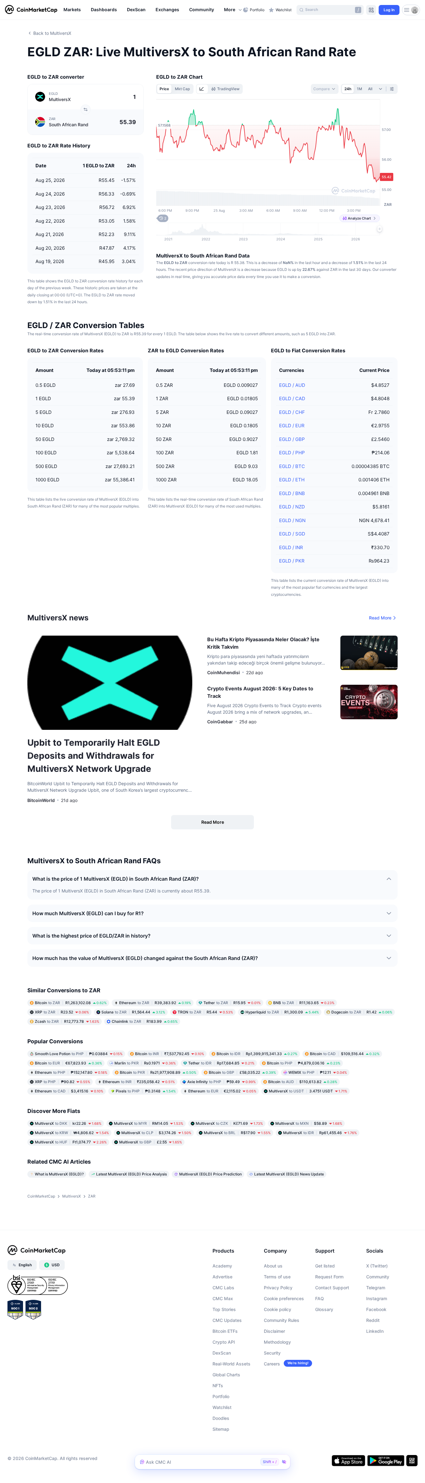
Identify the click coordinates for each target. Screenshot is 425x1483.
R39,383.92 (155, 1002)
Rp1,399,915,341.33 (257, 1053)
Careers (272, 1363)
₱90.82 (62, 1081)
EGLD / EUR (292, 426)
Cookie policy (277, 1309)
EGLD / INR (291, 547)
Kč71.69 (229, 1123)
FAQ (319, 1298)
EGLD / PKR (292, 561)
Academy (222, 1265)
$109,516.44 (345, 1053)
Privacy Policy (278, 1287)
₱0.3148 (146, 1091)
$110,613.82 (302, 1081)
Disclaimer (274, 1331)
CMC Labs (223, 1287)
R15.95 (232, 1002)
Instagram (376, 1298)
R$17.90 (237, 1132)
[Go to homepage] (31, 10)
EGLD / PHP (292, 453)
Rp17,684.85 (221, 1063)
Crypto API (224, 1342)
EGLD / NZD (292, 507)
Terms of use (277, 1276)
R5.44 (205, 1012)
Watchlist (222, 1407)
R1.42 (361, 1012)
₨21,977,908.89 (158, 1072)
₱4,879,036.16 (303, 1063)
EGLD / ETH (292, 480)
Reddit (373, 1320)
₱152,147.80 (71, 1072)
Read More (380, 617)
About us (273, 1265)
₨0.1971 (145, 1063)
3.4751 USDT (308, 1091)
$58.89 (308, 1123)
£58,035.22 (242, 1072)
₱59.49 (221, 1081)
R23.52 (62, 1012)
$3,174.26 (156, 1132)
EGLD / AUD (292, 385)
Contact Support (332, 1287)
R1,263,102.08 (71, 1002)
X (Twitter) (377, 1265)
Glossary (324, 1309)
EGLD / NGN (292, 520)
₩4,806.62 (72, 1132)
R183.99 (145, 1021)
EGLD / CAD (292, 398)
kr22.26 (68, 1123)
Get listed (325, 1265)
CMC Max (223, 1298)
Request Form (329, 1276)
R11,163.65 (303, 1002)
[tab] (202, 89)
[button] (233, 10)
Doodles (221, 1418)
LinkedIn (375, 1331)
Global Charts (226, 1374)
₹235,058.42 (139, 1081)
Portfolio (221, 1396)
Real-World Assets (231, 1363)
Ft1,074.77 (71, 1142)
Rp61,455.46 (320, 1132)
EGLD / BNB (292, 493)
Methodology (277, 1342)
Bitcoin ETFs (225, 1331)
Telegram (375, 1287)
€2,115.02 (222, 1091)
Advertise (222, 1276)
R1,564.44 (133, 1012)
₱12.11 (317, 1072)
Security (272, 1353)
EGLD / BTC (292, 466)
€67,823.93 (68, 1063)
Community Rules (281, 1320)
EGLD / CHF (292, 412)
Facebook (376, 1309)
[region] (151, 10)
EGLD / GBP (292, 439)
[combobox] (325, 89)
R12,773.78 (67, 1021)
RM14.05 (148, 1123)
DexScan (222, 1353)
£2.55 (150, 1142)
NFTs (218, 1385)
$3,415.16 (69, 1091)
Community (377, 1276)
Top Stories (224, 1309)
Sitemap (221, 1429)
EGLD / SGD (292, 534)
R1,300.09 (282, 1012)
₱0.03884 (79, 1053)
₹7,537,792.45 (169, 1053)
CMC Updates (227, 1320)
